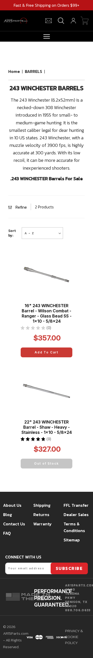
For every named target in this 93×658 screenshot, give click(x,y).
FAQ (7, 533)
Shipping (41, 505)
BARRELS (33, 71)
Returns (41, 514)
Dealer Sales (76, 514)
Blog (7, 514)
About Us (12, 505)
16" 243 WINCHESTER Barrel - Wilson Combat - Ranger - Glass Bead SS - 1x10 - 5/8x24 (47, 313)
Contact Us (14, 524)
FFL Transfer (76, 505)
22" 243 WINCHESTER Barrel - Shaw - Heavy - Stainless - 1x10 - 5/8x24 (46, 427)
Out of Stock (46, 463)
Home (14, 71)
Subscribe (69, 568)
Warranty (42, 524)
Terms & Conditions (74, 527)
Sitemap (72, 540)
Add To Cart (46, 352)
